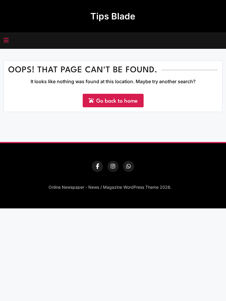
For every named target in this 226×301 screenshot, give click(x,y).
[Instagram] (113, 166)
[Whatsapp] (128, 166)
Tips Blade (112, 16)
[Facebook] (97, 166)
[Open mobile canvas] (6, 40)
